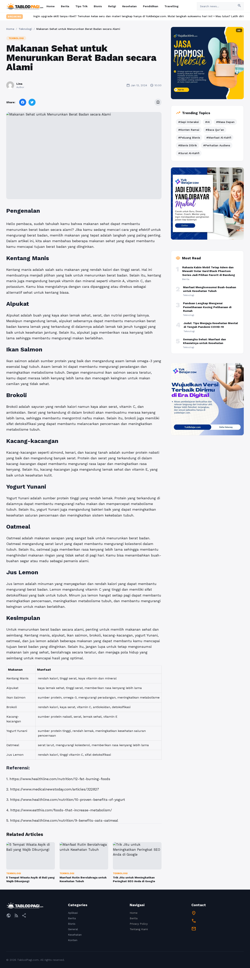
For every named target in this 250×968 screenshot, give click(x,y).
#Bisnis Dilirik (187, 145)
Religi (112, 6)
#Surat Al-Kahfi (188, 153)
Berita (65, 6)
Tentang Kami (139, 929)
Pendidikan (150, 6)
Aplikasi (73, 912)
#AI (207, 122)
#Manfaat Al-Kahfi (218, 137)
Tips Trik (81, 6)
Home (50, 6)
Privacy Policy (139, 923)
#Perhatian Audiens (216, 145)
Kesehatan (129, 6)
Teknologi (25, 28)
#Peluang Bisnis (189, 137)
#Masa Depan (225, 122)
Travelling (171, 6)
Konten (72, 940)
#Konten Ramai (188, 129)
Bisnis (98, 6)
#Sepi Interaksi (188, 122)
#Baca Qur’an (214, 129)
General (73, 929)
